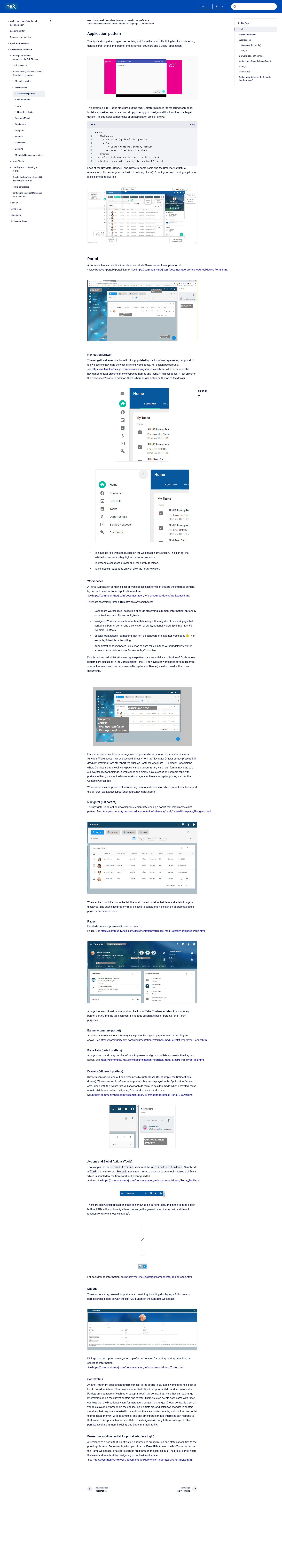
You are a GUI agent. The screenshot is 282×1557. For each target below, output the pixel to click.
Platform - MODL (20, 65)
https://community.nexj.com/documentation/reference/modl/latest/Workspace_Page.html (153, 930)
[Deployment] (13, 142)
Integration (20, 130)
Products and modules (20, 37)
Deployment (20, 142)
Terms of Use (16, 209)
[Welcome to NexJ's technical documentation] (8, 21)
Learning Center (17, 31)
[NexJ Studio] (10, 161)
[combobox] (254, 6)
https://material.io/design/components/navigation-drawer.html (128, 369)
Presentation (21, 87)
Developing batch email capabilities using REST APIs (27, 179)
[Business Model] (13, 118)
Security (19, 136)
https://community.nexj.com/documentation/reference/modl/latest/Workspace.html (140, 595)
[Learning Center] (8, 31)
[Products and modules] (8, 37)
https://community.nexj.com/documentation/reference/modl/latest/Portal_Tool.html (151, 1180)
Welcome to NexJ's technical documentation (23, 23)
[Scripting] (13, 149)
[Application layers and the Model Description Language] (10, 71)
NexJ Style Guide (25, 112)
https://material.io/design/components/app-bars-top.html (158, 1276)
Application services (19, 43)
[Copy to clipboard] (85, 258)
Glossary (14, 202)
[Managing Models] (13, 81)
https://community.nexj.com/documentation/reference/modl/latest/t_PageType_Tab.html (152, 1059)
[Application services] (8, 43)
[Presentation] (13, 87)
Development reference (21, 49)
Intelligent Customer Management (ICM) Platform (26, 57)
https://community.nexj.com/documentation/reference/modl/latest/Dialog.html (138, 1367)
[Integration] (13, 130)
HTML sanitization (21, 187)
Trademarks (15, 215)
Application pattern (26, 93)
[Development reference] (8, 49)
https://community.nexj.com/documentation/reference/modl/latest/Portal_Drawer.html (142, 1094)
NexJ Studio (18, 161)
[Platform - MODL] (10, 65)
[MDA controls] (15, 99)
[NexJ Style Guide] (15, 112)
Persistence (20, 124)
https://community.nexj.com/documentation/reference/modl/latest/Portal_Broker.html (142, 1459)
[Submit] (234, 6)
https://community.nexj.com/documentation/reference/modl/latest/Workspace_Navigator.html (156, 811)
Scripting (19, 149)
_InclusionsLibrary (18, 221)
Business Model (22, 118)
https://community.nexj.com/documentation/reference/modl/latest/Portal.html (181, 269)
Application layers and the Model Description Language (27, 73)
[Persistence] (13, 124)
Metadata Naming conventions (29, 155)
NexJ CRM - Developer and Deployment (105, 20)
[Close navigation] (50, 21)
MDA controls (23, 100)
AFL (19, 106)
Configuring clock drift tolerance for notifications (27, 195)
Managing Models (23, 81)
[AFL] (15, 106)
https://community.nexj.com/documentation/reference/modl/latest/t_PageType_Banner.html (154, 1040)
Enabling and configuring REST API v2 (27, 169)
